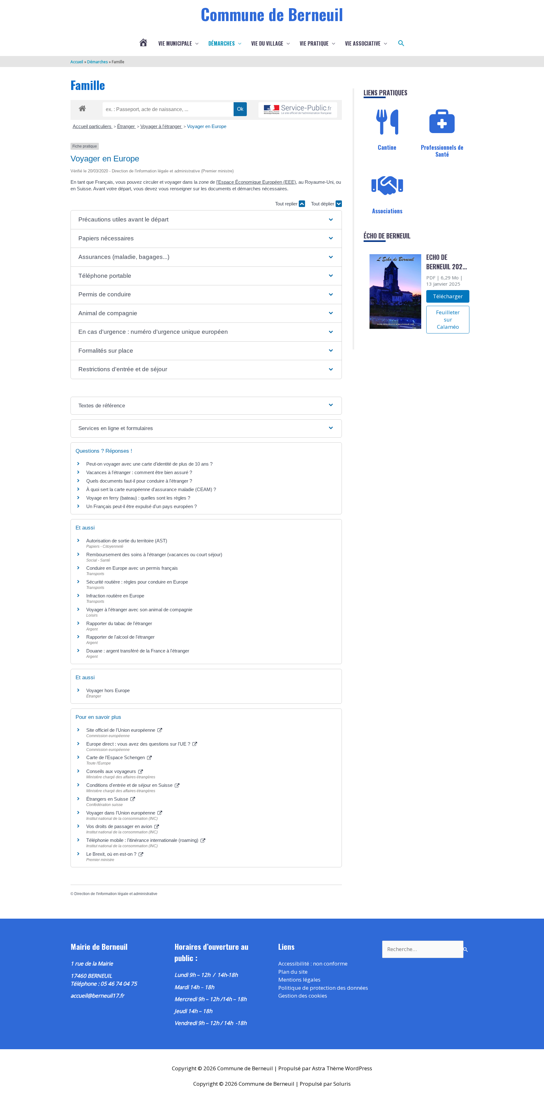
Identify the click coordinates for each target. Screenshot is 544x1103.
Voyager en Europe (206, 126)
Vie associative (363, 43)
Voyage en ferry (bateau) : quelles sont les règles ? (138, 498)
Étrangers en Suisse (107, 799)
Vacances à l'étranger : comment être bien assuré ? (139, 472)
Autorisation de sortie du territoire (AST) (126, 540)
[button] (401, 43)
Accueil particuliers (93, 126)
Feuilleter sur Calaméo (448, 319)
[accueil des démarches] (82, 107)
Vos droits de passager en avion (119, 826)
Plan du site (293, 971)
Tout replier (287, 203)
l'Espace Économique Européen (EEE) (256, 182)
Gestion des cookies (302, 995)
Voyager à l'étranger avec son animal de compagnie (139, 609)
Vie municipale (175, 43)
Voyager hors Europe (108, 690)
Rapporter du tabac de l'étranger (119, 623)
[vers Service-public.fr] (297, 110)
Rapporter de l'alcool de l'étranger (120, 637)
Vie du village (267, 43)
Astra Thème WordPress (342, 1068)
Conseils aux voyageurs (111, 771)
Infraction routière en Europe (115, 595)
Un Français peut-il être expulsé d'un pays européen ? (141, 506)
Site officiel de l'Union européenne (121, 730)
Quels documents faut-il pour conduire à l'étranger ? (139, 481)
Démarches (221, 43)
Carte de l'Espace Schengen (116, 757)
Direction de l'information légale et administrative (115, 894)
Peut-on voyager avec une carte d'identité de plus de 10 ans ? (149, 464)
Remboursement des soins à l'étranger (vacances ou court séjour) (154, 554)
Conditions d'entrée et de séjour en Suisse (130, 785)
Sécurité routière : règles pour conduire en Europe (137, 582)
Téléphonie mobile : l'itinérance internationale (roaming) (143, 840)
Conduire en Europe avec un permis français (132, 568)
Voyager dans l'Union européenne (121, 812)
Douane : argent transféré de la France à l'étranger (137, 650)
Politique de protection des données (323, 987)
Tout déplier (323, 203)
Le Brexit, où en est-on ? (112, 854)
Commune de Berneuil (272, 13)
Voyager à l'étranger (161, 126)
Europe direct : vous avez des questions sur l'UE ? (138, 744)
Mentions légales (299, 979)
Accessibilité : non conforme (313, 963)
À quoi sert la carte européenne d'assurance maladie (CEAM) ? (151, 489)
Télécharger (448, 296)
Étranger (126, 126)
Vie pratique (314, 43)
